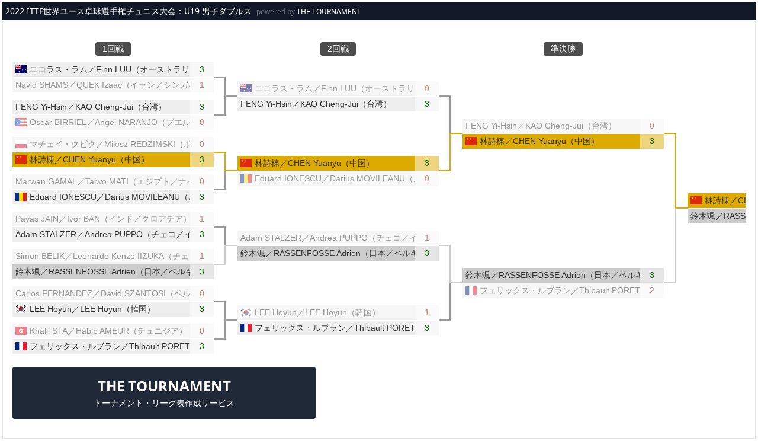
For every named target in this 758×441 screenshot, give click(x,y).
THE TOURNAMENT (329, 12)
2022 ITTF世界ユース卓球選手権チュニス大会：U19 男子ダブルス (128, 11)
